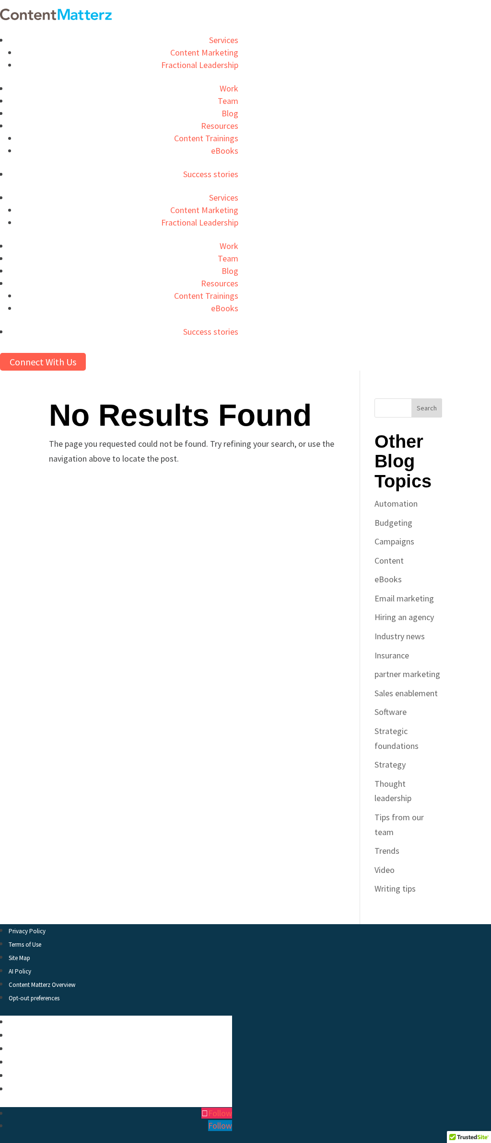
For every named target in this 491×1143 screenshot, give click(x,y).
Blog (230, 113)
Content (389, 560)
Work (229, 88)
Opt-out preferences (34, 998)
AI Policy (20, 971)
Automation (396, 503)
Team (228, 100)
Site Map (19, 958)
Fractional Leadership (199, 64)
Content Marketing (204, 52)
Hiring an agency (404, 616)
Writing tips (395, 888)
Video (384, 869)
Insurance (391, 655)
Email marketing (404, 598)
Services (223, 39)
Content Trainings (206, 138)
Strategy (390, 764)
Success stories (210, 174)
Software (390, 711)
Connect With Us (43, 362)
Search (427, 408)
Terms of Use (25, 944)
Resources (219, 125)
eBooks (224, 150)
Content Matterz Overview (42, 985)
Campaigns (394, 541)
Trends (386, 850)
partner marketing (407, 673)
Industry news (399, 636)
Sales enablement (406, 693)
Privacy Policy (27, 931)
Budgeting (393, 522)
